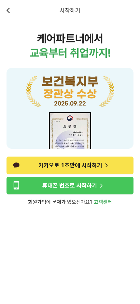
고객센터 (103, 202)
